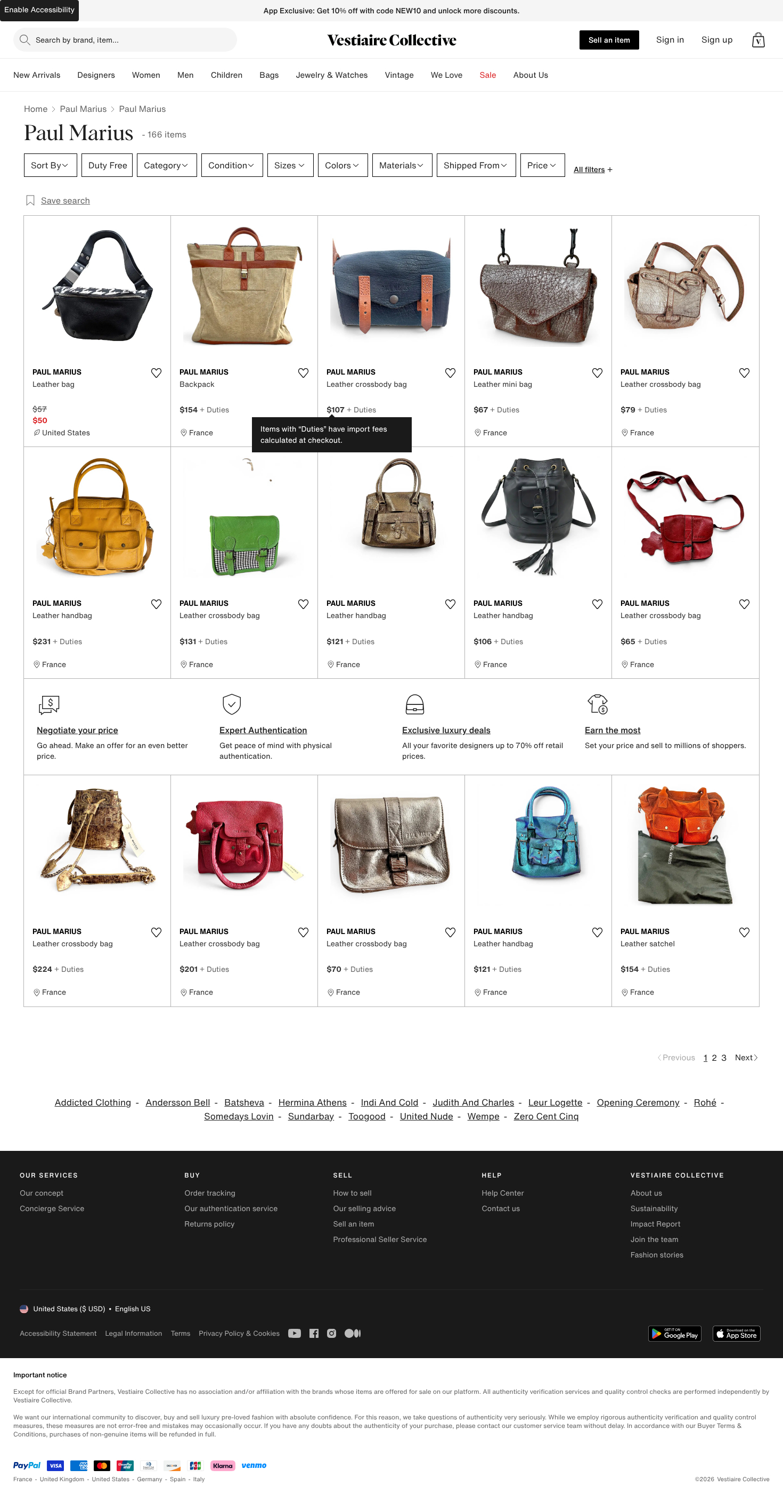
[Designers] (123, 75)
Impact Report (656, 1224)
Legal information (133, 1333)
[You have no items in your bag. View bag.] (758, 40)
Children (227, 75)
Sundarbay (311, 1116)
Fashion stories (657, 1255)
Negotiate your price (77, 730)
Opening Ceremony (638, 1102)
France (22, 1479)
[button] (758, 40)
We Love (447, 75)
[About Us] (556, 75)
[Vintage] (422, 75)
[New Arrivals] (68, 75)
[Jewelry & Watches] (376, 75)
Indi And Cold (390, 1102)
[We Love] (471, 75)
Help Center (503, 1193)
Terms (180, 1333)
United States (111, 1479)
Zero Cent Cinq (546, 1116)
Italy (199, 1479)
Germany (149, 1479)
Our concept (41, 1193)
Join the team (655, 1239)
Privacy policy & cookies (239, 1333)
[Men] (202, 75)
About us (646, 1193)
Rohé (705, 1102)
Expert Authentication (263, 730)
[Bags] (287, 75)
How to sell (352, 1193)
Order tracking (209, 1193)
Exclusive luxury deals (446, 730)
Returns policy (209, 1224)
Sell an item (609, 39)
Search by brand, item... (77, 39)
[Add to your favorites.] (156, 373)
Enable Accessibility (39, 9)
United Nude (426, 1116)
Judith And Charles (473, 1102)
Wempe (484, 1116)
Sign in (670, 39)
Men (185, 75)
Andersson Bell (177, 1102)
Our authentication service (231, 1208)
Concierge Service (52, 1208)
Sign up (717, 39)
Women (146, 75)
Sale (488, 75)
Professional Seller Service (380, 1239)
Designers (96, 75)
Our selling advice (364, 1208)
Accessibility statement (58, 1333)
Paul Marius (83, 108)
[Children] (251, 75)
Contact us (501, 1208)
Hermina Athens (313, 1102)
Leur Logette (555, 1102)
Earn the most (613, 730)
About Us (530, 75)
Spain (178, 1479)
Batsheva (244, 1102)
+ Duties (214, 409)
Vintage (399, 75)
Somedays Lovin (239, 1116)
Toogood (367, 1116)
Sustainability (654, 1208)
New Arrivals (36, 75)
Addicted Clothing (93, 1102)
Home (35, 108)
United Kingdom (62, 1479)
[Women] (169, 75)
